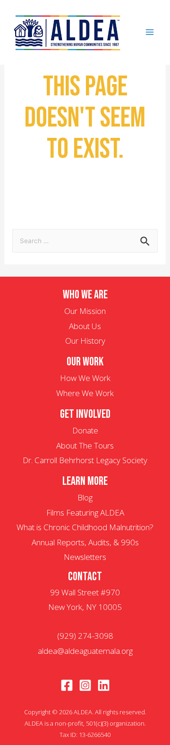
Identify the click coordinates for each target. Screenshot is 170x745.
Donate (85, 430)
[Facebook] (66, 685)
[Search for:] (85, 240)
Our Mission (85, 310)
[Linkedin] (103, 685)
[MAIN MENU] (150, 32)
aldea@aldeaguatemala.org (85, 650)
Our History (85, 340)
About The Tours (85, 445)
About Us (85, 326)
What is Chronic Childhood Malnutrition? (85, 527)
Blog (85, 497)
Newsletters (85, 556)
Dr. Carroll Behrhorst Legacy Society (85, 460)
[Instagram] (85, 685)
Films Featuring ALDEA (85, 512)
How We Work (85, 377)
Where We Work (85, 393)
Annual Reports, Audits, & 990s (85, 542)
